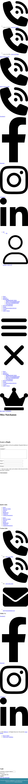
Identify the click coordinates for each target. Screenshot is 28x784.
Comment (2, 448)
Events (4, 307)
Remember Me (4, 774)
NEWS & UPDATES (8, 305)
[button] (14, 341)
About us (5, 297)
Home (4, 296)
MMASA (6, 732)
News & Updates (7, 508)
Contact (4, 309)
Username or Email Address (6, 771)
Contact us (5, 514)
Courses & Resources (8, 515)
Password (2, 773)
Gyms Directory (9, 304)
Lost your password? (4, 777)
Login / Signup (6, 310)
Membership (6, 299)
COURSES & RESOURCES (9, 308)
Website (2, 466)
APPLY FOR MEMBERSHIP (13, 301)
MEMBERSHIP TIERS (11, 300)
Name (2, 460)
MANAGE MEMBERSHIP (12, 303)
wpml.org (12, 780)
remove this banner (18, 781)
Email (2, 463)
